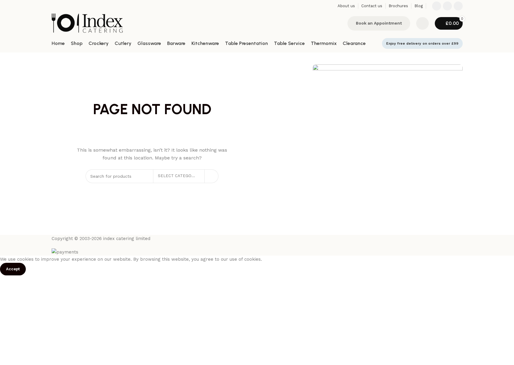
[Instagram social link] (447, 5)
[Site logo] (87, 22)
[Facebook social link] (436, 5)
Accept (13, 269)
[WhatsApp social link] (458, 5)
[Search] (339, 23)
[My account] (422, 23)
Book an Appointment (379, 23)
